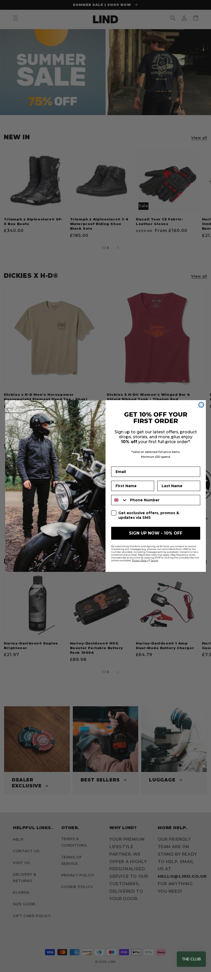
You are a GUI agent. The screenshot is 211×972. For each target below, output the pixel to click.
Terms (154, 560)
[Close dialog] (201, 404)
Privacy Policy (140, 560)
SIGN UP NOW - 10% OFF (155, 533)
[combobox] (119, 500)
